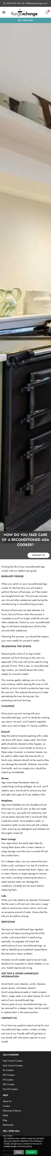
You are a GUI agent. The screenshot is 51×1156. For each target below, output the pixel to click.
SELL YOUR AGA (11, 1131)
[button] (4, 12)
